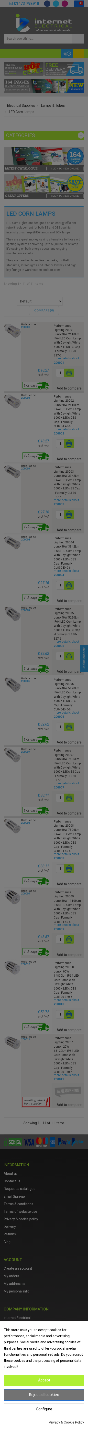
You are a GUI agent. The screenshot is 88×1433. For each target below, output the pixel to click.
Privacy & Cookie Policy (66, 1422)
